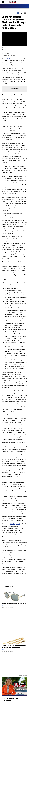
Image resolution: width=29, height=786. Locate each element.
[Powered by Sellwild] (25, 675)
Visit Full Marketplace (22, 586)
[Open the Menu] (2, 2)
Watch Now (24, 2)
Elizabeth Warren (9, 58)
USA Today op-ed (15, 524)
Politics (5, 13)
